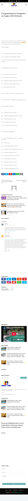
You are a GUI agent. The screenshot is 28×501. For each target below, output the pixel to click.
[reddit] (19, 279)
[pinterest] (16, 1)
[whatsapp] (19, 282)
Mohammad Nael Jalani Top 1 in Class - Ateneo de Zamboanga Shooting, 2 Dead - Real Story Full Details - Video (16, 355)
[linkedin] (14, 279)
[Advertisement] (14, 307)
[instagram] (14, 1)
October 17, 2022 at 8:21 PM (9, 237)
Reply (6, 250)
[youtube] (14, 282)
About (10, 490)
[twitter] (12, 1)
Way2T (13, 492)
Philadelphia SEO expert (11, 230)
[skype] (18, 1)
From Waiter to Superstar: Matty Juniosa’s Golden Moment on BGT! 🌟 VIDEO (16, 362)
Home (6, 490)
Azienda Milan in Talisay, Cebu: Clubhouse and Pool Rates (14, 348)
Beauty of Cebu (19, 492)
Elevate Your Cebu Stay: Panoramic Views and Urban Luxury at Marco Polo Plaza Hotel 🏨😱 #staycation (16, 205)
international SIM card (10, 239)
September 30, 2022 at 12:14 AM (10, 225)
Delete (9, 250)
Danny (6, 223)
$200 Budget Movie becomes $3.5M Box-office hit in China (15, 212)
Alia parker (7, 235)
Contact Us (15, 490)
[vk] (3, 282)
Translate (11, 290)
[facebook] (9, 1)
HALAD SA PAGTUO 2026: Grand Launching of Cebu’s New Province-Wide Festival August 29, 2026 (16, 198)
